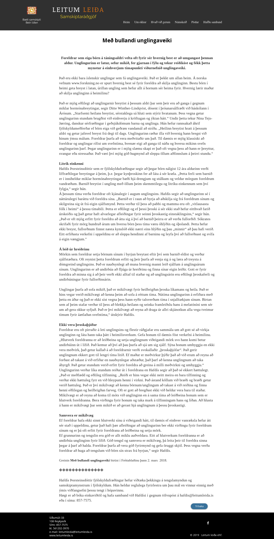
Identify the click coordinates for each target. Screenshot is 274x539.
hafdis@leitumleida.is (196, 495)
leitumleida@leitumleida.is (75, 532)
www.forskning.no (85, 83)
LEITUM (66, 9)
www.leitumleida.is (61, 535)
